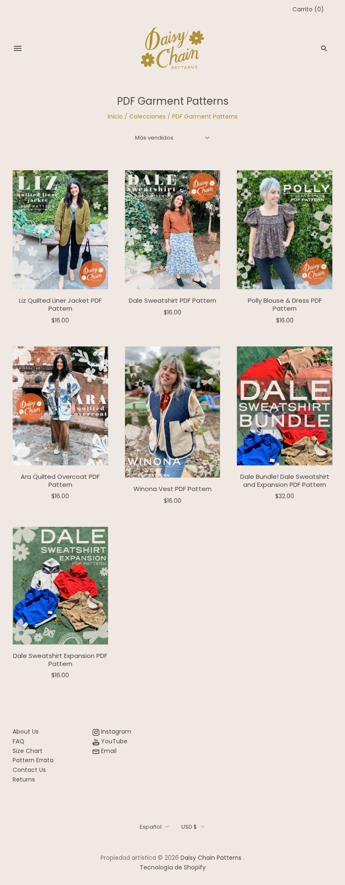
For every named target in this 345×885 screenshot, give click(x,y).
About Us (26, 731)
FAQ (18, 741)
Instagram (115, 731)
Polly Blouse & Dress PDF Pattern (285, 304)
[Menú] (18, 48)
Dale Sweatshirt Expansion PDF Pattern (60, 659)
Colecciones (147, 116)
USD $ (189, 827)
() (308, 9)
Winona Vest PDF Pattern (172, 488)
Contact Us (29, 770)
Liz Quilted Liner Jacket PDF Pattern (60, 304)
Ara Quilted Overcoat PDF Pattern (60, 480)
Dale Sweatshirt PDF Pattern (172, 300)
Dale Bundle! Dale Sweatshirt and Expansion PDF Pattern (284, 480)
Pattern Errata (33, 760)
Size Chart (27, 751)
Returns (24, 779)
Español (151, 827)
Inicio (115, 116)
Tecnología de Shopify (173, 867)
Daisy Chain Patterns (211, 857)
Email (108, 751)
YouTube (113, 741)
